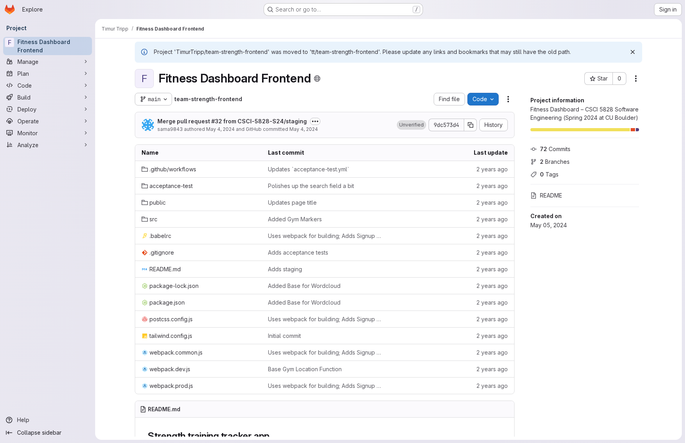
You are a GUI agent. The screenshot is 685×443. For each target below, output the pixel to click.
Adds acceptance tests (298, 252)
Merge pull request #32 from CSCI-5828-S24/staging (232, 121)
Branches (555, 161)
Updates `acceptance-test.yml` (308, 169)
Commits (555, 149)
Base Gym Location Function (305, 369)
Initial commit (284, 335)
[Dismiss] (632, 52)
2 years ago (492, 169)
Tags (549, 174)
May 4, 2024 (220, 129)
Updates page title (292, 202)
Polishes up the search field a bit (311, 185)
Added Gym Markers (295, 219)
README (551, 195)
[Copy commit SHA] (470, 125)
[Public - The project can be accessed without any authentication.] (317, 78)
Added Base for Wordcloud (304, 285)
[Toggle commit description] (315, 121)
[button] (411, 125)
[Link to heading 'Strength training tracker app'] (275, 436)
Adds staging (285, 269)
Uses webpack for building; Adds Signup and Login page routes (325, 235)
